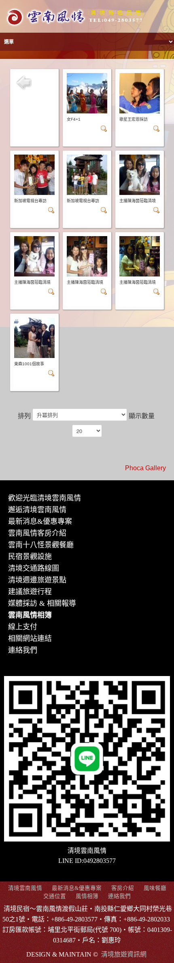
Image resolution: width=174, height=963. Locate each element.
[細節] (104, 128)
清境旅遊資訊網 (123, 954)
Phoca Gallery (145, 468)
